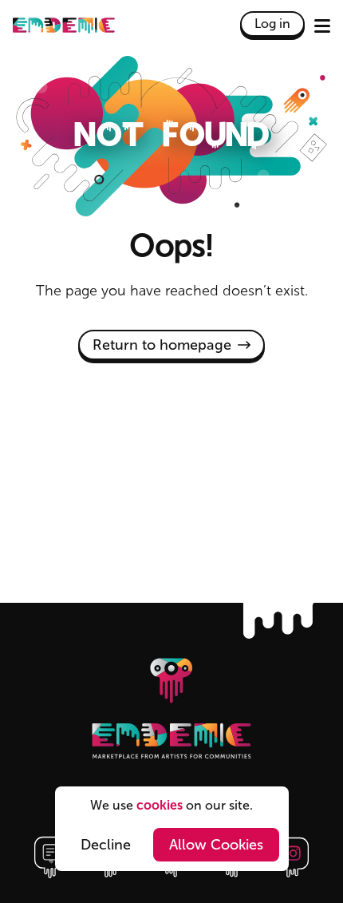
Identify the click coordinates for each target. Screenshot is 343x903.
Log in (272, 23)
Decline (106, 844)
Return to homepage (162, 345)
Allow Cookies (216, 844)
